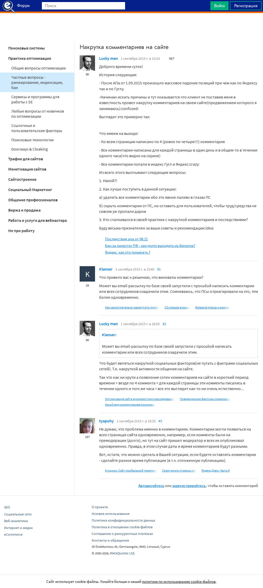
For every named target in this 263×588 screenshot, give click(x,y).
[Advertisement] (131, 26)
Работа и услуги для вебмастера (37, 220)
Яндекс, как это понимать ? (127, 252)
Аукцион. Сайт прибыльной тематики (131, 470)
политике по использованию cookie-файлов (179, 581)
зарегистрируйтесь (189, 485)
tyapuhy (106, 420)
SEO (7, 507)
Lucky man (108, 58)
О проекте (100, 507)
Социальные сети (18, 514)
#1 (159, 269)
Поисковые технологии (32, 139)
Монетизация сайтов (27, 169)
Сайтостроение (22, 179)
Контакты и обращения (110, 540)
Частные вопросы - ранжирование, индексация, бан (37, 82)
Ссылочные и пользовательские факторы (36, 128)
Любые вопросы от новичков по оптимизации (37, 113)
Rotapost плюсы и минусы (212, 307)
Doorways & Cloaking (29, 149)
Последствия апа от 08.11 (126, 238)
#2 (164, 324)
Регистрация (245, 6)
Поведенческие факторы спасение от (205, 399)
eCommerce (13, 534)
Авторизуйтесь (151, 485)
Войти (219, 6)
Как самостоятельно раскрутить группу (132, 307)
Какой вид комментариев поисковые (130, 404)
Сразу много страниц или (179, 470)
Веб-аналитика (16, 521)
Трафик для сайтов (25, 158)
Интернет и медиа (18, 527)
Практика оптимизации (29, 58)
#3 (160, 421)
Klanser (105, 269)
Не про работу (21, 230)
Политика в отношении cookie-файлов (122, 527)
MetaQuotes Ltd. (122, 553)
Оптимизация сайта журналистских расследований (140, 399)
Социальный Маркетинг (30, 189)
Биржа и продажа (24, 210)
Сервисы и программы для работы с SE (35, 99)
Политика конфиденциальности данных (123, 520)
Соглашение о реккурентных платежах (122, 533)
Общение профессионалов (33, 199)
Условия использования (110, 513)
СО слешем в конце (177, 307)
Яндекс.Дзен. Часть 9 (216, 470)
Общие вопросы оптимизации (38, 68)
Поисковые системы (26, 48)
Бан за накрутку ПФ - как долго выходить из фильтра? (150, 245)
